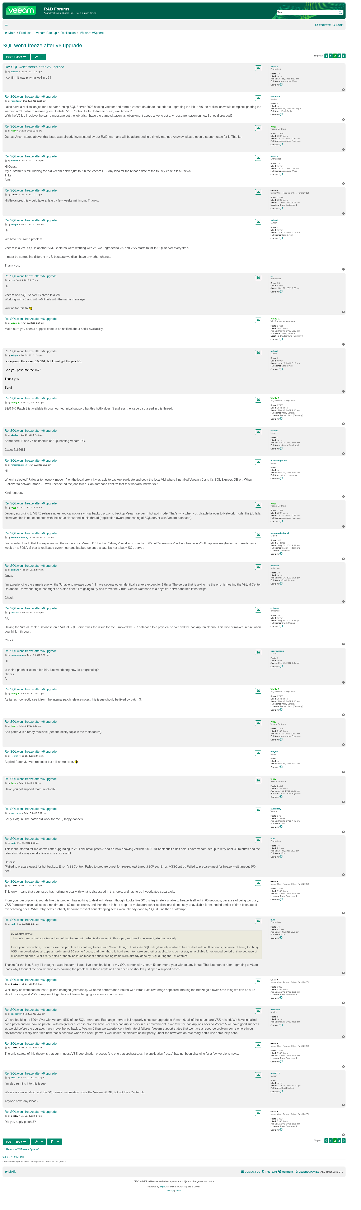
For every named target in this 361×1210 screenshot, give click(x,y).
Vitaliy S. (275, 319)
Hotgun (274, 751)
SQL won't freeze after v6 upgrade (42, 45)
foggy (273, 126)
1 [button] (331, 56)
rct (272, 276)
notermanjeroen (279, 460)
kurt (273, 838)
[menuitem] (337, 25)
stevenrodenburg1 (280, 533)
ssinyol (274, 220)
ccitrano (275, 565)
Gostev (274, 190)
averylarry (276, 809)
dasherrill (275, 1009)
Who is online (14, 1157)
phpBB (163, 1187)
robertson (275, 96)
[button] (326, 56)
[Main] (24, 10)
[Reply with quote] (258, 68)
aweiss (274, 66)
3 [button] (339, 56)
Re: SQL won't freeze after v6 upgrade (34, 67)
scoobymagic (277, 651)
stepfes (274, 430)
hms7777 (275, 1073)
